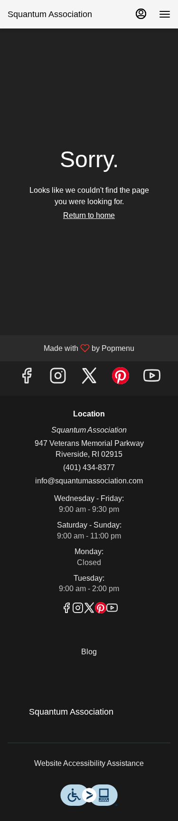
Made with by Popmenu (70, 348)
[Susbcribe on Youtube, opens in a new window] (151, 378)
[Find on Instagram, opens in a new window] (57, 378)
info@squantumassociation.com (89, 481)
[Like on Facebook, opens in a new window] (26, 378)
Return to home (89, 215)
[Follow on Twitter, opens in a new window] (89, 378)
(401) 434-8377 (89, 467)
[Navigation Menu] (164, 14)
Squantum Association (67, 716)
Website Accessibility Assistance (89, 763)
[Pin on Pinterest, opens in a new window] (120, 378)
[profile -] (141, 13)
